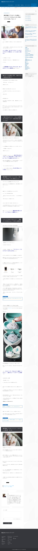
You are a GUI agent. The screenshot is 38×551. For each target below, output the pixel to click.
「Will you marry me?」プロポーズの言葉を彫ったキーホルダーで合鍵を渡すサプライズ (30, 31)
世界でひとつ (28, 59)
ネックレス (26, 52)
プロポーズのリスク (6, 485)
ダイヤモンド (5, 486)
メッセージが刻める (29, 57)
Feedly (15, 538)
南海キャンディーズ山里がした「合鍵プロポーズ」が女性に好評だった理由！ (30, 34)
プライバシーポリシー (3, 544)
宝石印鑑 (26, 65)
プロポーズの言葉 (27, 53)
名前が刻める (27, 63)
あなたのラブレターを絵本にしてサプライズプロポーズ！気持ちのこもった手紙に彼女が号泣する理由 (31, 40)
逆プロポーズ (26, 69)
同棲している (26, 62)
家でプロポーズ (27, 66)
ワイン (25, 58)
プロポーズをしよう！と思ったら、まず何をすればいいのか (31, 37)
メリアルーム (10, 308)
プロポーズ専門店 (9, 486)
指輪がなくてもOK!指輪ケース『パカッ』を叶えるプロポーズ (11, 406)
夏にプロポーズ (26, 64)
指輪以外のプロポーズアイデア (7, 1)
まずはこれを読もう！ (3, 537)
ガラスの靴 (27, 48)
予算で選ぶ (3, 541)
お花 (26, 47)
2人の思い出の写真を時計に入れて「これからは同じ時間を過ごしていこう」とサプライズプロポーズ (31, 28)
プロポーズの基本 (11, 485)
